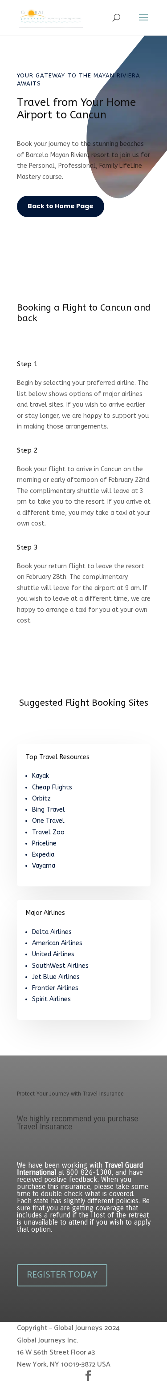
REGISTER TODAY (62, 1275)
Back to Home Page (61, 206)
